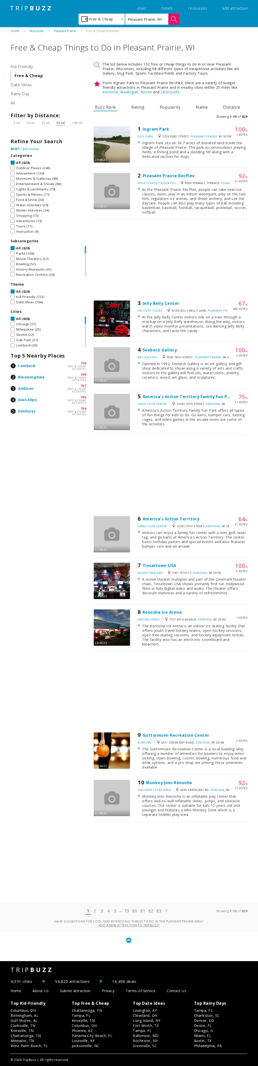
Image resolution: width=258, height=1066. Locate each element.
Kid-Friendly (22, 66)
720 (83, 363)
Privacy (108, 990)
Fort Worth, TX (146, 1025)
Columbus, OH (23, 1010)
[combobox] (102, 19)
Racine (146, 92)
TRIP (31, 8)
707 (83, 386)
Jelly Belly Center (161, 303)
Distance (231, 107)
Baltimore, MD (146, 1035)
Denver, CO (204, 1020)
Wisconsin (36, 31)
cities (141, 8)
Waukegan (129, 92)
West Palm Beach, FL (29, 1045)
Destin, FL (203, 1025)
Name (202, 107)
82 (150, 911)
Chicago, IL (204, 1030)
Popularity (170, 107)
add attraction (235, 8)
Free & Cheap (29, 75)
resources (197, 8)
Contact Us (176, 990)
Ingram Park (156, 129)
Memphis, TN (22, 1040)
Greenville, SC (145, 1045)
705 (83, 397)
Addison (26, 388)
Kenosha (110, 92)
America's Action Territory (171, 519)
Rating (137, 107)
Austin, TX (203, 1040)
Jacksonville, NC (86, 1045)
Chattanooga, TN (26, 1035)
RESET (15, 149)
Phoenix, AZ (82, 1030)
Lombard (26, 365)
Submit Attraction (75, 990)
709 (83, 374)
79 (126, 911)
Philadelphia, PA (208, 1045)
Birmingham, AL (25, 1015)
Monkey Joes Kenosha (169, 782)
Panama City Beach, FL (92, 1035)
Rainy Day (20, 94)
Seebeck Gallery (160, 350)
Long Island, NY (146, 1020)
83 (158, 911)
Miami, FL (202, 1035)
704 (83, 408)
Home (15, 31)
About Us (41, 990)
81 (142, 911)
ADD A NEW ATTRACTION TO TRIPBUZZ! (129, 925)
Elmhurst (27, 411)
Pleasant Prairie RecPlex (169, 176)
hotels (167, 8)
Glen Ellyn (27, 399)
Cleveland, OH (145, 1015)
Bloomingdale (31, 377)
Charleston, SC (207, 1015)
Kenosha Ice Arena (162, 612)
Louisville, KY (83, 1040)
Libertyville (170, 92)
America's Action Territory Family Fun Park (188, 396)
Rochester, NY (145, 1040)
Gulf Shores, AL (24, 1020)
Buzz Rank (105, 107)
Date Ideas (21, 84)
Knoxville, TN (22, 1030)
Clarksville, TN (23, 1025)
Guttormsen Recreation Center (176, 735)
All (13, 103)
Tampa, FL (81, 1015)
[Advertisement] (170, 260)
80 (134, 911)
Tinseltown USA (159, 565)
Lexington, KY (145, 1010)
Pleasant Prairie (65, 31)
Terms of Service (140, 990)
